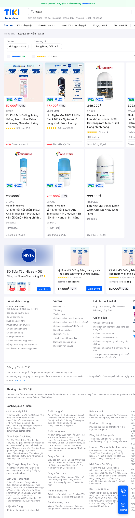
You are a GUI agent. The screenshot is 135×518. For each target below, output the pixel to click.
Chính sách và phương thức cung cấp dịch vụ (110, 342)
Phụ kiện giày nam (62, 482)
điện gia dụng (35, 17)
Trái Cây (10, 440)
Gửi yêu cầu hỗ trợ (14, 317)
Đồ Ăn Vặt (99, 501)
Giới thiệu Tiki (59, 306)
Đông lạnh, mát (26, 445)
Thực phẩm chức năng (22, 485)
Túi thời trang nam (58, 502)
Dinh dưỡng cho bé (21, 423)
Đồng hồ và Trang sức (101, 435)
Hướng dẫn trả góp (15, 336)
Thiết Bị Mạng (105, 456)
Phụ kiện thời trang (100, 423)
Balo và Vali (96, 411)
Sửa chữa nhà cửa (103, 470)
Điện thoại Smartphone (17, 468)
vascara (10, 394)
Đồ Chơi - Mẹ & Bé (16, 411)
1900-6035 (19, 306)
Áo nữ (50, 415)
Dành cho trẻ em (20, 453)
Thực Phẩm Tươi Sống (18, 436)
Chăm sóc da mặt (14, 482)
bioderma (81, 394)
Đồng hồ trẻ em (120, 441)
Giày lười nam (54, 477)
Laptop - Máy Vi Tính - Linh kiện (108, 447)
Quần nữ (68, 415)
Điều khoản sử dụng (62, 330)
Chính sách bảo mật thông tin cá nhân (71, 322)
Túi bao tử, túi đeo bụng (73, 508)
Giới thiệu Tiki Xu (61, 334)
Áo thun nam (54, 435)
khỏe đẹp (68, 17)
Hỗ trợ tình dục (30, 498)
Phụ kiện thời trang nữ (99, 427)
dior (17, 394)
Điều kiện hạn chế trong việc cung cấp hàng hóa (111, 328)
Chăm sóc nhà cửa (24, 458)
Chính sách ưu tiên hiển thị (105, 337)
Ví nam (51, 506)
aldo (111, 394)
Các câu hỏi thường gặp (17, 313)
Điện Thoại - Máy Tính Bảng (22, 464)
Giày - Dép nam (57, 473)
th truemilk (40, 394)
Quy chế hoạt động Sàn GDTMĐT (109, 306)
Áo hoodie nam (61, 440)
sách (89, 17)
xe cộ (47, 17)
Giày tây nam (68, 477)
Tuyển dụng (59, 314)
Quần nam (66, 435)
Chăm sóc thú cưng (98, 493)
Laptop (115, 458)
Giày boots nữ (59, 465)
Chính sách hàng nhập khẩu (19, 340)
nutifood (128, 394)
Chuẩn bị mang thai (21, 431)
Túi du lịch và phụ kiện (105, 415)
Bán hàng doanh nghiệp (64, 342)
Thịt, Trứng (21, 440)
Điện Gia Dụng (14, 506)
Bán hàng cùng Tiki (102, 310)
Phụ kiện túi (77, 497)
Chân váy (68, 420)
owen (57, 394)
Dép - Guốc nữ (69, 460)
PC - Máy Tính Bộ (102, 458)
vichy (36, 397)
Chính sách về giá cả (103, 323)
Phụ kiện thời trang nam (107, 428)
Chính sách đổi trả (14, 332)
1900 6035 (19, 380)
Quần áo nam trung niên (65, 448)
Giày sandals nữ (64, 462)
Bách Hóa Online (99, 489)
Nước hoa (17, 498)
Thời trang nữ (55, 411)
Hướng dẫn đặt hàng (16, 321)
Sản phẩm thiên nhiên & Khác (23, 491)
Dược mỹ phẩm (33, 501)
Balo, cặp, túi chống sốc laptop (108, 416)
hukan (29, 397)
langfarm (20, 397)
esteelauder (27, 394)
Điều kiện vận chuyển (63, 346)
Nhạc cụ (111, 481)
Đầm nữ (58, 415)
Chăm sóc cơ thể (21, 487)
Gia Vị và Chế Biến (103, 498)
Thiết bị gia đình (32, 510)
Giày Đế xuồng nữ (66, 468)
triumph (119, 394)
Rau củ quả (17, 442)
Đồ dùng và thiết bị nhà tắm (109, 475)
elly (89, 394)
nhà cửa (80, 17)
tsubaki (49, 397)
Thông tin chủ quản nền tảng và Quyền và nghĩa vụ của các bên (111, 355)
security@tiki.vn (30, 348)
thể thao (98, 17)
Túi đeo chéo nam (64, 506)
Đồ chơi (35, 415)
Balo (91, 415)
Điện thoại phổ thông (21, 470)
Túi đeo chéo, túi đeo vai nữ (61, 494)
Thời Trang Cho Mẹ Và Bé (18, 415)
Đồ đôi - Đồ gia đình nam (69, 442)
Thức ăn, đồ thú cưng (21, 456)
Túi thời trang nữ (57, 490)
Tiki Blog (57, 310)
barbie (49, 394)
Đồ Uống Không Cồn (106, 503)
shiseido (10, 397)
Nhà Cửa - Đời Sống (100, 464)
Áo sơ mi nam (66, 437)
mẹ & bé (57, 17)
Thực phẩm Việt (31, 442)
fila (42, 397)
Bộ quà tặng (103, 506)
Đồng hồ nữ (106, 439)
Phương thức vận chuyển (18, 325)
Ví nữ (78, 494)
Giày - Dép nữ (56, 456)
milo (95, 394)
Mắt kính (115, 427)
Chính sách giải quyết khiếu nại (68, 326)
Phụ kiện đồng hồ (103, 441)
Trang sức (94, 439)
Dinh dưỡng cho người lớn (24, 425)
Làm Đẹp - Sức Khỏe (17, 478)
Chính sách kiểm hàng (16, 329)
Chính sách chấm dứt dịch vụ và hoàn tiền (111, 349)
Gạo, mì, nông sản (21, 448)
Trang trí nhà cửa (97, 468)
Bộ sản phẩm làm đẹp (23, 499)
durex (72, 394)
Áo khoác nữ (70, 417)
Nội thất (103, 473)
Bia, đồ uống (17, 450)
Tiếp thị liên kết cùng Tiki (65, 338)
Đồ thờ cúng (100, 481)
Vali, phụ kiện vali (118, 417)
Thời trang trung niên (63, 425)
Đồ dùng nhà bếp (14, 510)
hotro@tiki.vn (31, 344)
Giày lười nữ (72, 465)
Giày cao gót (54, 460)
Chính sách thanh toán (103, 333)
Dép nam (62, 479)
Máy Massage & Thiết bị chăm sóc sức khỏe (25, 488)
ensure (64, 394)
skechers (103, 394)
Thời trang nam (56, 431)
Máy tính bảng (19, 473)
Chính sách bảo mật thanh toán (68, 318)
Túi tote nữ (65, 497)
